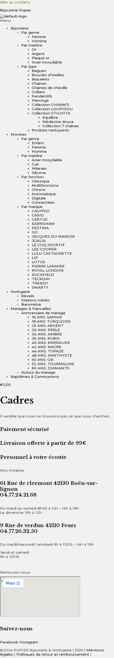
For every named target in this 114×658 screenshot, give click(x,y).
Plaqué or (40, 58)
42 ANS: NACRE (46, 347)
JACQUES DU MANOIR (53, 236)
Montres (19, 134)
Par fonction (32, 177)
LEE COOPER (44, 249)
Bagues (39, 71)
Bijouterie (20, 28)
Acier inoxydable (47, 62)
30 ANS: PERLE (46, 330)
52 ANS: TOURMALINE (53, 364)
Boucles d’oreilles (48, 75)
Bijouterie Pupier (15, 10)
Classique (41, 181)
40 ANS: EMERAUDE (51, 342)
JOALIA (39, 240)
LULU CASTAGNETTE (52, 253)
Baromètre (31, 304)
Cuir (35, 164)
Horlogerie (20, 291)
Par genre (30, 32)
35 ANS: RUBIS (46, 338)
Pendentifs (42, 96)
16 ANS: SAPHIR (47, 317)
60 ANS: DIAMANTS (50, 368)
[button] (57, 20)
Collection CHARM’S (50, 104)
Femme (39, 37)
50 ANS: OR (42, 359)
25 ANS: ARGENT (48, 325)
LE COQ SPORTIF (48, 245)
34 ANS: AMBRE (47, 334)
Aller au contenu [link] (15, 2)
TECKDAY (41, 279)
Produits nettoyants (50, 130)
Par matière (31, 45)
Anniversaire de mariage (43, 313)
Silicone (39, 172)
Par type (29, 66)
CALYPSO (41, 211)
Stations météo (35, 300)
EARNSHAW (43, 223)
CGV (79, 650)
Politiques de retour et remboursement (52, 654)
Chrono (38, 189)
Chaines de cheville (49, 88)
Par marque (31, 206)
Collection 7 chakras (60, 126)
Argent (38, 54)
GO (35, 232)
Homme (39, 41)
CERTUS (39, 219)
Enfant (38, 143)
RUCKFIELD (43, 274)
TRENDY (40, 283)
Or (34, 49)
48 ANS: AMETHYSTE (52, 355)
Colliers (38, 92)
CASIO (38, 215)
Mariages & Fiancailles (31, 308)
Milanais (39, 168)
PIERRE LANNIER (48, 266)
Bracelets (40, 79)
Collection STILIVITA (51, 113)
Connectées (43, 202)
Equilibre (50, 117)
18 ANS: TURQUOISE (51, 321)
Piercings (40, 100)
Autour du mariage (38, 372)
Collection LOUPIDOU (52, 109)
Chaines (39, 83)
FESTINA (40, 228)
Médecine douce (58, 121)
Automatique (44, 194)
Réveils (27, 296)
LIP (35, 257)
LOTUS (38, 262)
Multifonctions (45, 185)
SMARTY (40, 287)
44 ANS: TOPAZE (48, 351)
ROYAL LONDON (48, 270)
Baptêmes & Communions (35, 376)
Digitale (39, 198)
